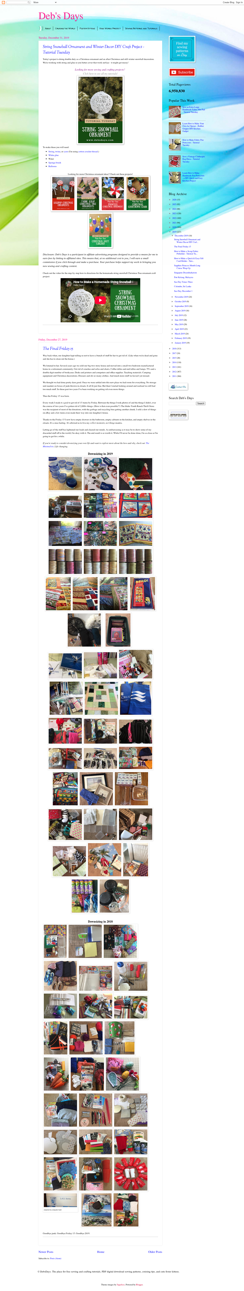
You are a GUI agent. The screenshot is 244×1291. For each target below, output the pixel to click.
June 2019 (179, 319)
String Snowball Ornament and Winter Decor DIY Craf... (187, 240)
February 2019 (181, 338)
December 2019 (182, 235)
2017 (174, 353)
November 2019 (182, 296)
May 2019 (179, 324)
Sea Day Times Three (183, 281)
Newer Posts (46, 1252)
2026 (174, 199)
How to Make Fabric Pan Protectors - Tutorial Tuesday (192, 142)
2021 (174, 222)
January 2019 (180, 342)
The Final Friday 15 (58, 349)
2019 (174, 231)
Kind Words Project (110, 28)
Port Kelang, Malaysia (183, 277)
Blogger (139, 1284)
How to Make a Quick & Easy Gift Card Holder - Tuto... (188, 259)
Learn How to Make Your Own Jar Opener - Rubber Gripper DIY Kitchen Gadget (193, 127)
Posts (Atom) (55, 1258)
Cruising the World (65, 28)
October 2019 (181, 301)
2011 (174, 376)
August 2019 (180, 310)
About (48, 28)
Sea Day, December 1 (183, 290)
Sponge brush (54, 162)
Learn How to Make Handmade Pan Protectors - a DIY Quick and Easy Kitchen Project (193, 176)
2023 (174, 213)
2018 (174, 348)
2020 (174, 227)
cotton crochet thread (88, 151)
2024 (174, 208)
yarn (66, 151)
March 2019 (180, 333)
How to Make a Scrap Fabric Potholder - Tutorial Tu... (186, 252)
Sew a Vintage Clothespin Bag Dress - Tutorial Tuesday (193, 159)
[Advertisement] (187, 475)
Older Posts (155, 1252)
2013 (174, 366)
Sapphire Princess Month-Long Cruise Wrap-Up (187, 266)
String (51, 151)
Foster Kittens (87, 28)
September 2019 (182, 306)
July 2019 (179, 315)
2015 (174, 357)
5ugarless (121, 1284)
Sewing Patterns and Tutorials (141, 28)
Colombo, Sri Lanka (182, 286)
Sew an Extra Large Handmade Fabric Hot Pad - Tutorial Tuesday (193, 109)
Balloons (52, 166)
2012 (174, 371)
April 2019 (179, 328)
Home (100, 1252)
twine (57, 151)
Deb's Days (61, 15)
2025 (174, 204)
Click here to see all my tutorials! (100, 73)
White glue (53, 155)
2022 (174, 217)
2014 (174, 362)
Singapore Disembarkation (185, 272)
